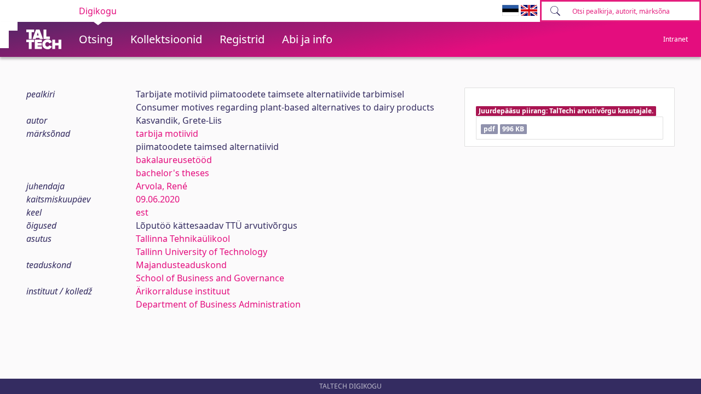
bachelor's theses (172, 173)
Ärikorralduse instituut (183, 291)
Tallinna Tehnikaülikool (183, 239)
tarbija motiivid (167, 134)
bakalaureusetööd (174, 160)
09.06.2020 (158, 199)
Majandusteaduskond (181, 265)
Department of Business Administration (218, 304)
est (142, 212)
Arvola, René (161, 186)
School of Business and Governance (210, 278)
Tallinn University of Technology (201, 252)
